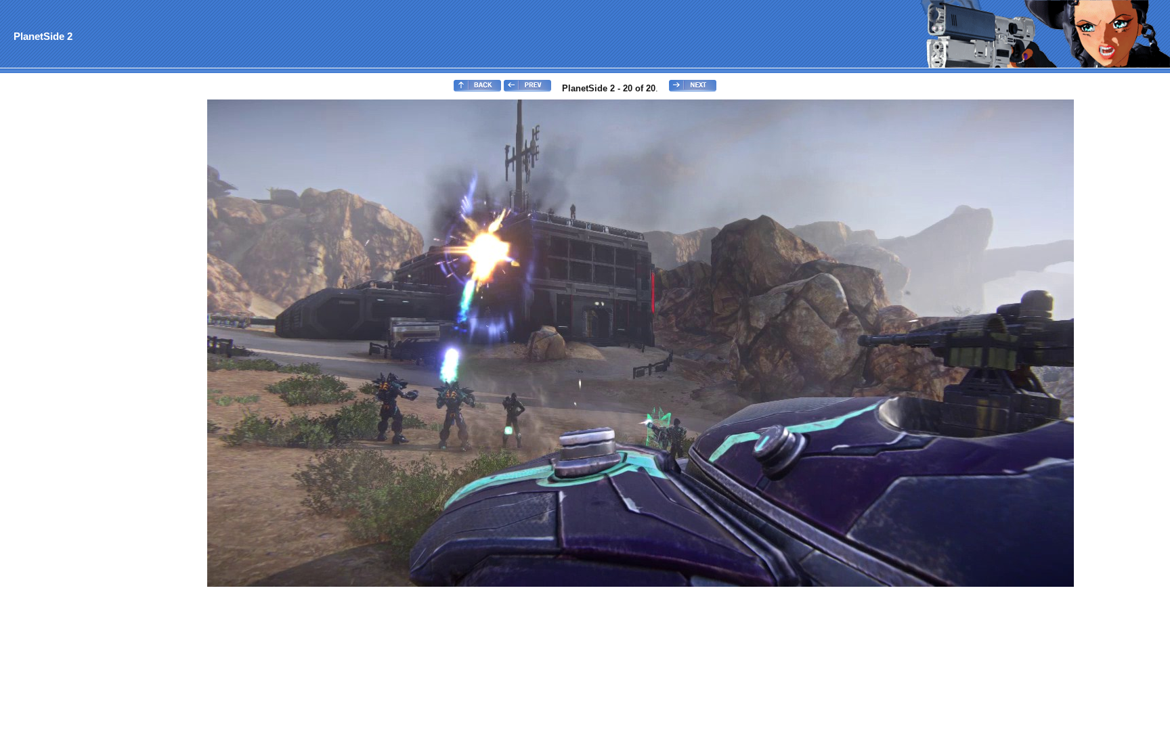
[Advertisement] (56, 302)
